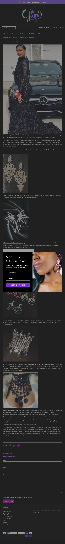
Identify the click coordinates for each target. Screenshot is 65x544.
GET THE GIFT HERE (18, 285)
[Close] (60, 254)
